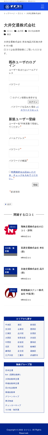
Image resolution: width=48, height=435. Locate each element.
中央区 (8, 324)
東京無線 (9, 400)
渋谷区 (33, 337)
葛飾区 (33, 350)
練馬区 (8, 350)
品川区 (20, 30)
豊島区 (33, 342)
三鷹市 (21, 355)
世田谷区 (22, 337)
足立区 (21, 350)
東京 (9, 34)
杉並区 (21, 342)
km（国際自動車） (13, 374)
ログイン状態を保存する (25, 97)
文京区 (8, 329)
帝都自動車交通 (12, 383)
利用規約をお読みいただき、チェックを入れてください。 (23, 175)
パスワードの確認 (18, 160)
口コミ (10, 30)
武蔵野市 (34, 355)
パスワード (14, 84)
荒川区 (21, 346)
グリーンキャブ (12, 396)
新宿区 (33, 324)
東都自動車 (10, 392)
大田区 (8, 337)
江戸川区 (9, 355)
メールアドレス (17, 137)
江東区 (8, 333)
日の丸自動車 (34, 30)
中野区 (8, 342)
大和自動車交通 (12, 379)
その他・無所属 (12, 409)
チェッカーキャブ (13, 405)
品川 (9, 204)
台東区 (21, 329)
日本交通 (9, 370)
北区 (7, 346)
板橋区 (33, 346)
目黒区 (33, 333)
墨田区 (33, 329)
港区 (20, 324)
